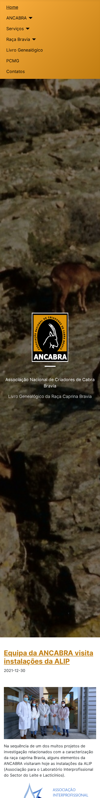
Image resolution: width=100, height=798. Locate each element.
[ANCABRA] (30, 18)
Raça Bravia (18, 39)
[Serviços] (27, 29)
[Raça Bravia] (33, 39)
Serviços (15, 28)
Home (12, 7)
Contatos (15, 71)
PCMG (12, 60)
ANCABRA (16, 17)
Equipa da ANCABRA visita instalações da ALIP (48, 657)
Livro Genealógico (24, 50)
